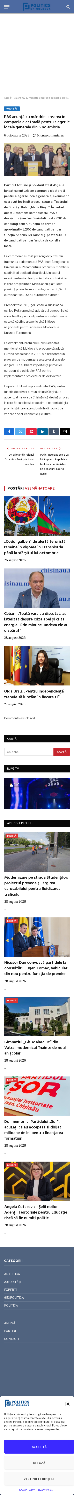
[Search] (68, 6)
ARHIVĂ (9, 1323)
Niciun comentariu (50, 135)
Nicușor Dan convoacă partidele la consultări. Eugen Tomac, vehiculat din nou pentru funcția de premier (36, 968)
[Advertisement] (37, 55)
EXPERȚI (10, 1289)
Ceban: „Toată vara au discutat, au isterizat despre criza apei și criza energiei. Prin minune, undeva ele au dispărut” (36, 622)
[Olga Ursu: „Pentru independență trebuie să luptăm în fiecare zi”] (37, 665)
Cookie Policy (27, 1489)
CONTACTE (12, 1339)
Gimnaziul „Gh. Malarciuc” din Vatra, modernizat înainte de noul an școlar (35, 1048)
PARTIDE (10, 1331)
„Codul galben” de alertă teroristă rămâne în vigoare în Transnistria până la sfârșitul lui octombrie (35, 547)
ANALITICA (12, 1274)
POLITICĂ (11, 836)
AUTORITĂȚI (12, 108)
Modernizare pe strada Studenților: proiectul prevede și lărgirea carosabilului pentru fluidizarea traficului (36, 886)
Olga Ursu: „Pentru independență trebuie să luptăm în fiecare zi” (34, 694)
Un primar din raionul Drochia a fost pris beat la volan (19, 459)
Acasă (7, 97)
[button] (68, 1404)
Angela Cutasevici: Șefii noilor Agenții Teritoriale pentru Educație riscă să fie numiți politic (35, 1212)
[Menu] (6, 6)
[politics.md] (37, 6)
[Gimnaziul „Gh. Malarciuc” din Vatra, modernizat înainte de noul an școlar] (37, 1016)
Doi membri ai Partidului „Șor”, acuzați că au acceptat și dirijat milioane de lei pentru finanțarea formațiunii (33, 1130)
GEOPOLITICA (14, 1297)
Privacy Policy (45, 1489)
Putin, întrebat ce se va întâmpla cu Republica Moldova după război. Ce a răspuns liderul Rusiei (54, 464)
